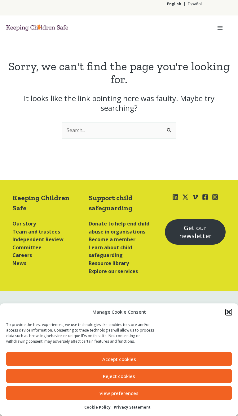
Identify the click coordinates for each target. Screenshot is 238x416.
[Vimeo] (195, 197)
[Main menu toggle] (220, 28)
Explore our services (113, 271)
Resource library (109, 263)
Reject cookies (119, 376)
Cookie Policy (97, 407)
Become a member (112, 239)
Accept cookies (119, 359)
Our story (24, 223)
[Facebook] (205, 197)
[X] (185, 197)
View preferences (119, 393)
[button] (229, 312)
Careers (22, 255)
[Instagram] (215, 197)
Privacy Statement (132, 407)
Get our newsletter (195, 232)
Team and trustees (36, 231)
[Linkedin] (175, 197)
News (19, 263)
